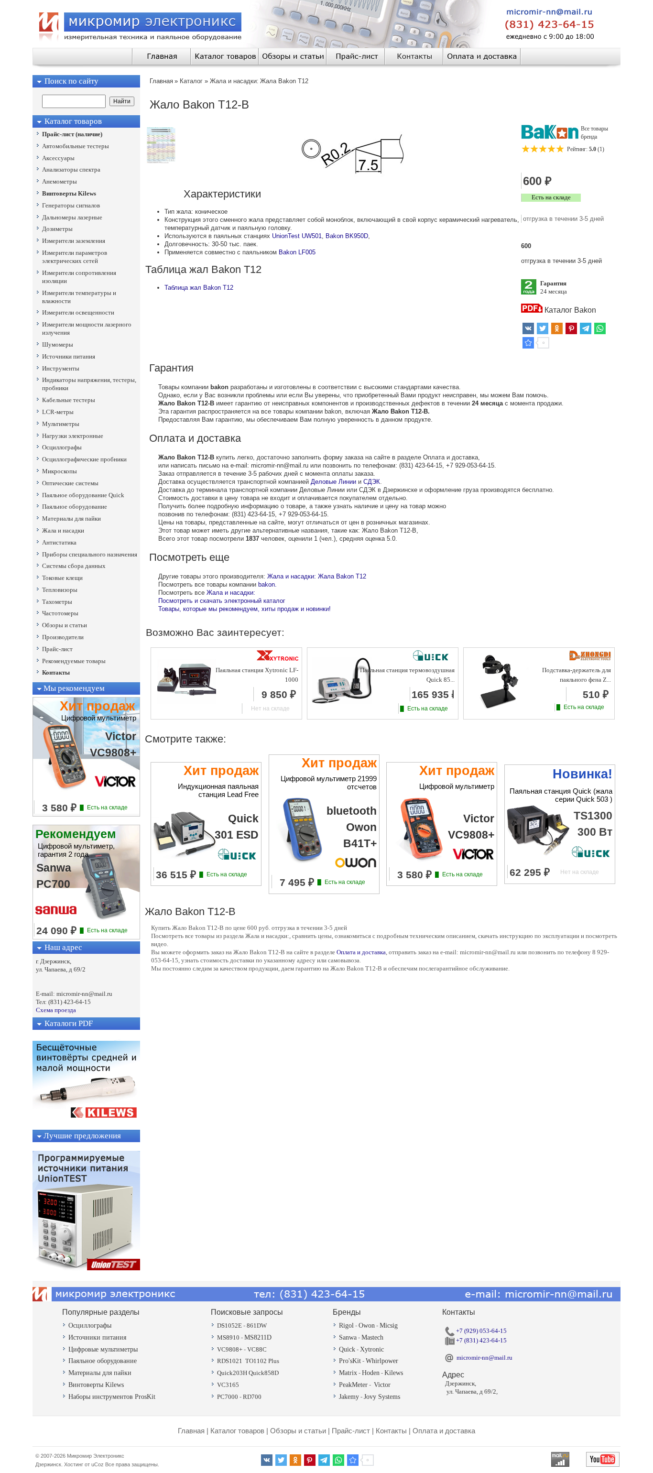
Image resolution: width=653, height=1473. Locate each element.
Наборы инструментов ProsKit (111, 1396)
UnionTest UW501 (297, 236)
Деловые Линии (333, 481)
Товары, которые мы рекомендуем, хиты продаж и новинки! (244, 608)
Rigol (346, 1325)
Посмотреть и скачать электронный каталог (221, 600)
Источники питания (97, 1337)
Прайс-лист (351, 1431)
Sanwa (348, 1337)
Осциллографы (89, 1325)
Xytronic (372, 1349)
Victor (382, 1384)
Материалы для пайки (99, 1372)
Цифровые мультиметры (103, 1349)
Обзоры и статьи (298, 1431)
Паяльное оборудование (102, 1360)
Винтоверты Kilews (96, 1384)
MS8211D (258, 1337)
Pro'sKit (350, 1360)
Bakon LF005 (297, 252)
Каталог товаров (237, 1431)
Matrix (348, 1372)
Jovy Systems (382, 1396)
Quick (347, 1349)
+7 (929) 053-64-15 (481, 1330)
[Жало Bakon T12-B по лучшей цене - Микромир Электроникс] (528, 343)
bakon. (267, 584)
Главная (191, 1431)
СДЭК (371, 481)
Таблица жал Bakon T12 (198, 287)
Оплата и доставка (361, 952)
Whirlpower (382, 1360)
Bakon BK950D (347, 236)
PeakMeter (353, 1384)
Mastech (372, 1337)
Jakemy (349, 1396)
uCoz (97, 1464)
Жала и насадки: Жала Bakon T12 (316, 576)
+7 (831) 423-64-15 (481, 1340)
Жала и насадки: (231, 592)
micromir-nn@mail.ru (484, 1357)
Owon (367, 1325)
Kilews (393, 1372)
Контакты (391, 1431)
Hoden (371, 1372)
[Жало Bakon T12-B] (161, 161)
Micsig (389, 1325)
